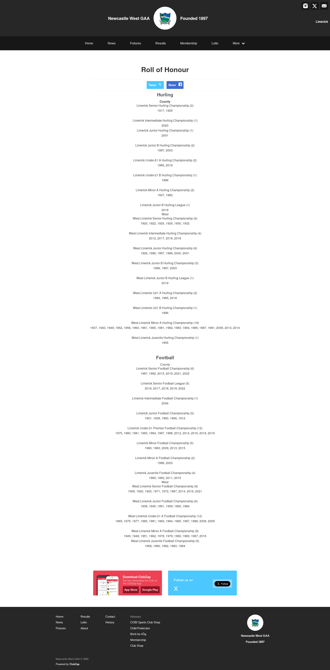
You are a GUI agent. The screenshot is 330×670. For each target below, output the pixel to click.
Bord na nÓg (138, 634)
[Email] (324, 6)
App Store (130, 589)
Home (89, 43)
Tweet (152, 85)
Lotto (215, 43)
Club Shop (136, 645)
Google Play (150, 589)
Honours (135, 616)
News (112, 43)
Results (160, 43)
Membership (188, 43)
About (84, 628)
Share (172, 85)
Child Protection (140, 628)
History (109, 622)
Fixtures (135, 43)
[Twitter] (315, 6)
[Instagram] (305, 6)
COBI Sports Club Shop (145, 622)
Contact (110, 616)
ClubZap (74, 664)
